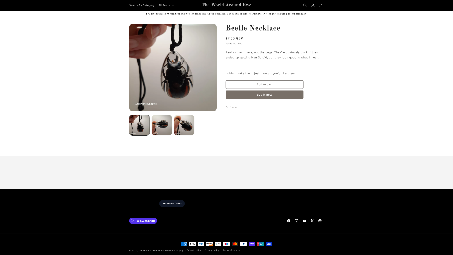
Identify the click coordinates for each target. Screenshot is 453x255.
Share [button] (233, 107)
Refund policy (194, 250)
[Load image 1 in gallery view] (139, 125)
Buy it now (264, 94)
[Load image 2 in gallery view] (161, 125)
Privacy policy (212, 250)
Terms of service (231, 250)
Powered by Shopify (173, 250)
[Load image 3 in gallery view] (184, 125)
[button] (305, 5)
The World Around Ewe (150, 250)
